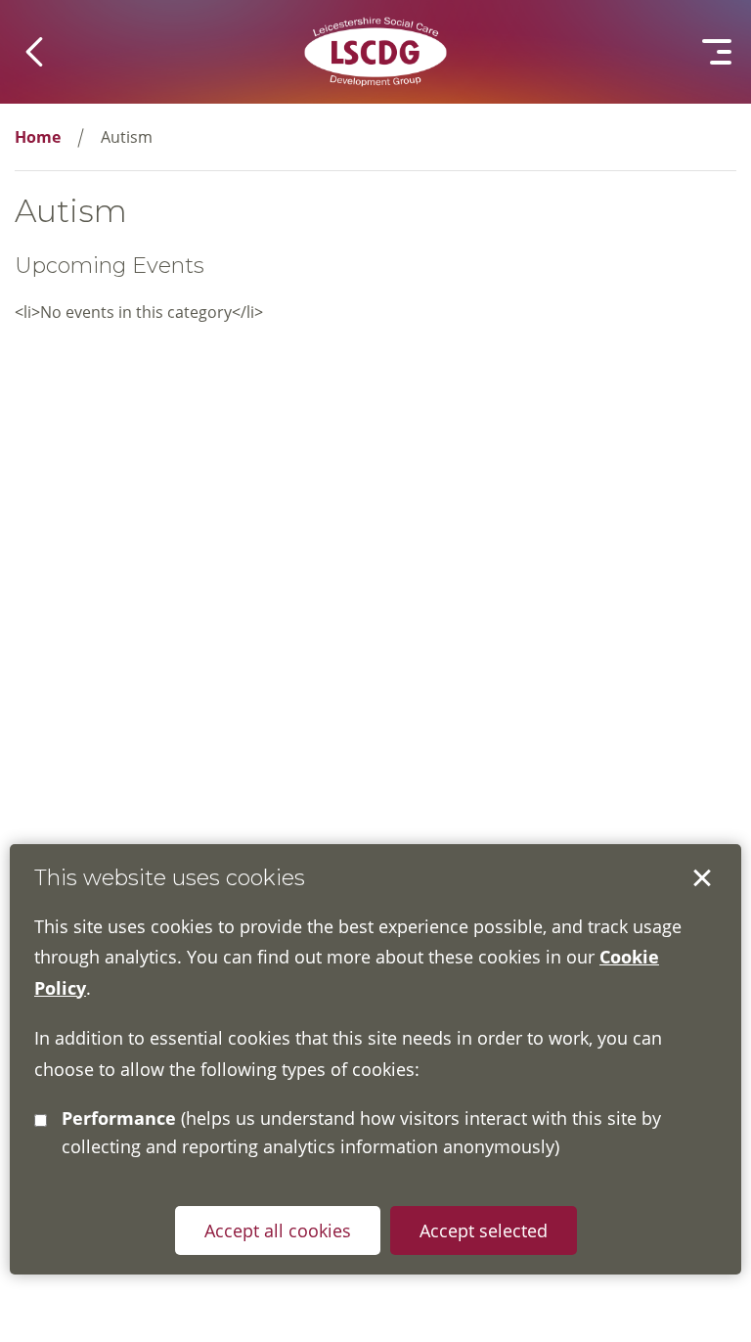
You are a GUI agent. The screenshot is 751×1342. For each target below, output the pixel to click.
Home (38, 137)
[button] (34, 51)
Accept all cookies (277, 1230)
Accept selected (702, 878)
